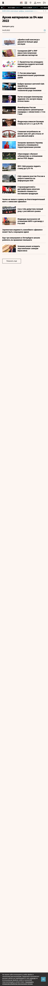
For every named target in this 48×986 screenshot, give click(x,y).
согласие (33, 978)
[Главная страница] (3, 3)
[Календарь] (21, 3)
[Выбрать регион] (30, 3)
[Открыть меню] (44, 3)
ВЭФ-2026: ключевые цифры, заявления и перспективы (23, 11)
